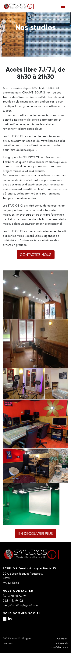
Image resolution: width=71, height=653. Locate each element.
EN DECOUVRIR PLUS (35, 533)
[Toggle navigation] (63, 6)
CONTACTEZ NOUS (35, 254)
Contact (62, 638)
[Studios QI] (29, 6)
